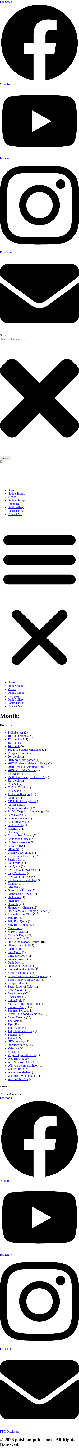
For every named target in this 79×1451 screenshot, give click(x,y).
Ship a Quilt (15, 1000)
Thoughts (13, 1020)
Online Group (16, 500)
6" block (13, 784)
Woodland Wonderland (22, 1075)
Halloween (14, 897)
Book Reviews (17, 821)
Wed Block (14, 1058)
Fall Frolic (14, 863)
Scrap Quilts (15, 983)
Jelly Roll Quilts (17, 921)
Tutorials (13, 1038)
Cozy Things (15, 845)
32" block (14, 780)
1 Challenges (15, 732)
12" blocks (14, 739)
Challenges (14, 832)
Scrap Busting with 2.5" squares (27, 976)
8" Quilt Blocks (17, 787)
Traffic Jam (14, 1027)
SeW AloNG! (16, 990)
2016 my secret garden (21, 760)
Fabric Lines (15, 510)
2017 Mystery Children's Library (27, 763)
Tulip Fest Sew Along (21, 1031)
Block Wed (14, 814)
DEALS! (13, 849)
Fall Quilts (14, 866)
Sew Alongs (15, 993)
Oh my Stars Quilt (19, 945)
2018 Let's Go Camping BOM (26, 766)
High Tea (13, 900)
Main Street (15, 928)
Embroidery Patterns (20, 856)
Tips (10, 1024)
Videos (12, 497)
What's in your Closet (21, 1062)
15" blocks (14, 742)
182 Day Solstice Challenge (24, 749)
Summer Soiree (17, 1010)
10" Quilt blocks (18, 736)
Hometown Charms (19, 907)
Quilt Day (14, 962)
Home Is (13, 904)
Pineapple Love (17, 955)
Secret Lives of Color (21, 986)
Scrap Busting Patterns (21, 972)
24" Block (14, 773)
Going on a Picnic (19, 890)
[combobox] (17, 339)
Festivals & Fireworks (21, 869)
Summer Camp (17, 1007)
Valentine (13, 1048)
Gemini (12, 883)
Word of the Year (18, 1079)
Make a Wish (16, 931)
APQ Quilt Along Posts (22, 801)
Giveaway (14, 887)
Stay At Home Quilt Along (24, 1003)
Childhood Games (19, 839)
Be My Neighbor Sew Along (25, 811)
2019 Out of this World (22, 770)
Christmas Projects (19, 842)
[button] (39, 598)
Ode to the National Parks (23, 941)
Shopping (13, 503)
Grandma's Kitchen (19, 893)
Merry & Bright (17, 935)
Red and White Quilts (21, 969)
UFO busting (16, 1041)
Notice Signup (16, 493)
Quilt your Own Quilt (21, 966)
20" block (14, 756)
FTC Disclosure (9, 1431)
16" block (14, 746)
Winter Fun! (15, 1069)
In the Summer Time (20, 914)
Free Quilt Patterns (19, 876)
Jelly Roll (13, 917)
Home (11, 490)
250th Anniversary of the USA (26, 777)
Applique (13, 797)
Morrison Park (16, 938)
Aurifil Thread (16, 804)
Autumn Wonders (18, 808)
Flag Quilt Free (17, 873)
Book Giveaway (18, 818)
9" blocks (13, 790)
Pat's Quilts (14, 952)
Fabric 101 (14, 859)
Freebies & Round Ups (22, 880)
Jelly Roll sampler (18, 924)
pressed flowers (17, 959)
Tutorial (12, 1034)
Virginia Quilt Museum (22, 1055)
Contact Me (15, 514)
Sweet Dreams (16, 1017)
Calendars (14, 828)
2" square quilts (17, 753)
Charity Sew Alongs (20, 835)
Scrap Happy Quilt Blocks (24, 979)
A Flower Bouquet (19, 794)
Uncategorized (16, 1044)
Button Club (15, 825)
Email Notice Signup (20, 852)
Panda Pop (14, 948)
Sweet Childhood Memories (25, 1014)
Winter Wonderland (19, 1072)
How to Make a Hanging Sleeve (27, 911)
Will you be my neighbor (23, 1065)
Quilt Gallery (16, 507)
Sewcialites (14, 996)
